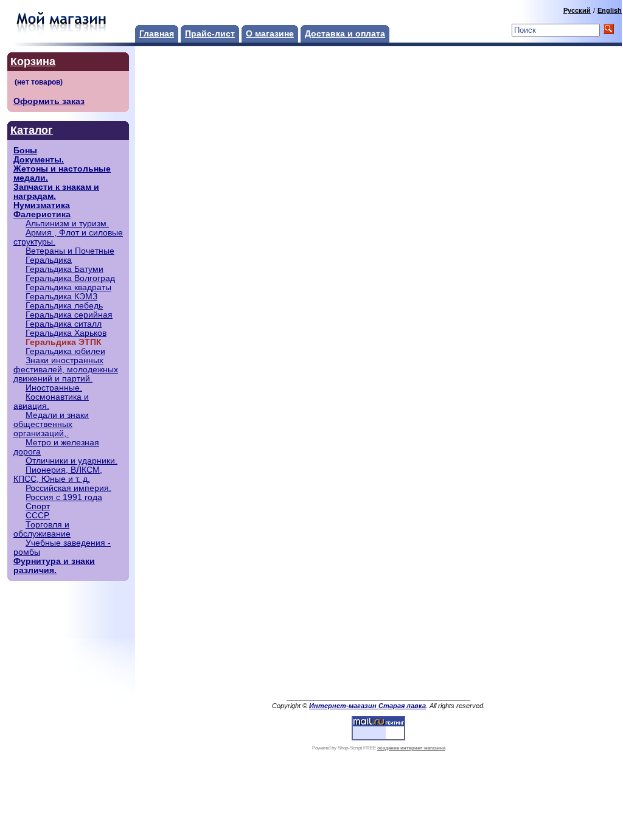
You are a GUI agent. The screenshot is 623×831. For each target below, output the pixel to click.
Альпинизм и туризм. (67, 223)
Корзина (32, 61)
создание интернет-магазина (411, 748)
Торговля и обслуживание (42, 529)
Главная (156, 33)
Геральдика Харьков (66, 333)
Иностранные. (54, 387)
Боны (25, 150)
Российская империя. (68, 488)
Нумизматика (41, 205)
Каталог (31, 130)
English (609, 10)
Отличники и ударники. (71, 460)
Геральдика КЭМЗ (61, 296)
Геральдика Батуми (64, 269)
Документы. (38, 159)
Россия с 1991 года (64, 497)
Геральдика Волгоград (70, 278)
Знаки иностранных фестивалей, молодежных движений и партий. (65, 369)
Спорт (38, 506)
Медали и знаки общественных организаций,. (51, 424)
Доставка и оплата (345, 33)
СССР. (38, 515)
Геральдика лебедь (64, 305)
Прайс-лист (210, 33)
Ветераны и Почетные (70, 251)
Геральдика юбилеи (65, 351)
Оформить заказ (49, 101)
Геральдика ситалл (64, 324)
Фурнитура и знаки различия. (54, 566)
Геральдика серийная (69, 314)
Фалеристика (42, 214)
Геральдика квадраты (68, 287)
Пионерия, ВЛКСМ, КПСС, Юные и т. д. (57, 474)
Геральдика (49, 260)
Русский (577, 10)
